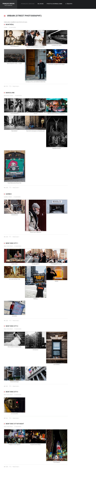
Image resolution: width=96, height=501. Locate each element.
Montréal (10, 24)
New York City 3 (12, 392)
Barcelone (10, 92)
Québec (9, 194)
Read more (15, 86)
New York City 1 (12, 243)
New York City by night (15, 423)
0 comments (12, 27)
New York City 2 (12, 326)
